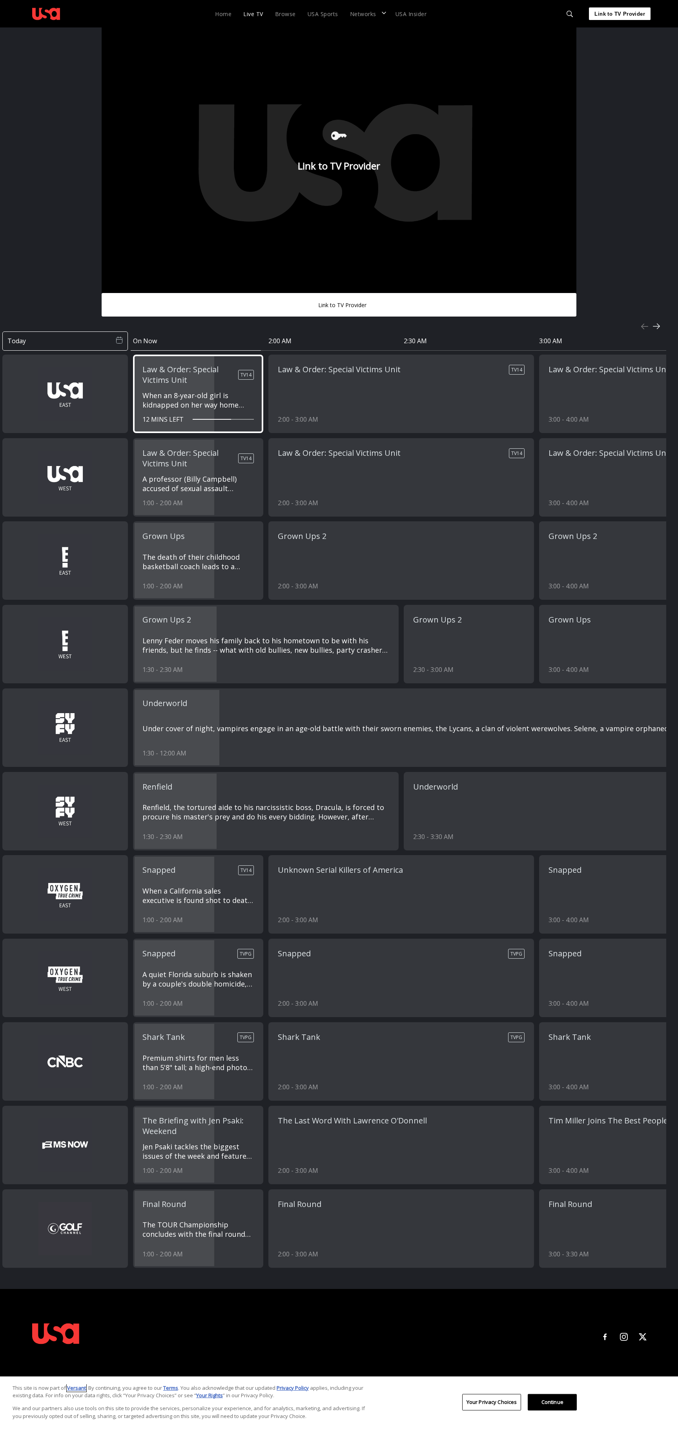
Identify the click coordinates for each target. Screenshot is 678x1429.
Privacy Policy (293, 1387)
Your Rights (209, 1395)
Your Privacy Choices (492, 1401)
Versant (76, 1387)
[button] (367, 13)
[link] (46, 13)
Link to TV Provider (619, 14)
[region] (339, 1402)
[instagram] (624, 1337)
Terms (170, 1387)
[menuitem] (223, 13)
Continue (552, 1401)
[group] (339, 171)
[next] (656, 326)
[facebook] (605, 1337)
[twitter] (643, 1337)
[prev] (645, 326)
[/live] (46, 21)
